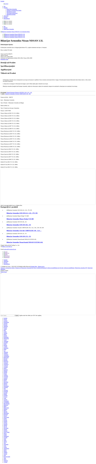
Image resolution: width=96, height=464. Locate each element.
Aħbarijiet (6, 16)
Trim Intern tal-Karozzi (12, 13)
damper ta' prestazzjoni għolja (8, 268)
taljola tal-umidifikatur (69, 268)
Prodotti (5, 7)
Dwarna (5, 17)
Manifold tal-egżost (11, 11)
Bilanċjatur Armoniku (12, 9)
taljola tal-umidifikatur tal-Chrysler (55, 268)
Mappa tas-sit (41, 266)
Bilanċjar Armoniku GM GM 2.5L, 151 (19, 236)
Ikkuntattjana (7, 18)
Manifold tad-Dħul (11, 14)
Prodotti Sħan (34, 266)
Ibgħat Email (4, 272)
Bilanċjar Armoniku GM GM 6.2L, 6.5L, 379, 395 (22, 213)
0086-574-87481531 (7, 246)
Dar (4, 6)
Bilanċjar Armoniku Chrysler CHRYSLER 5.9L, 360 (18, 94)
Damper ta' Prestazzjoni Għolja (14, 10)
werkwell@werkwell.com (10, 249)
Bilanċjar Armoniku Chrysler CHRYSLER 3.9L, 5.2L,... (24, 230)
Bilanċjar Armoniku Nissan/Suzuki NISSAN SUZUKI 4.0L (25, 242)
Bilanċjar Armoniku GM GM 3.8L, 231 (19, 225)
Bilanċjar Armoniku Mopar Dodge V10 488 (20, 219)
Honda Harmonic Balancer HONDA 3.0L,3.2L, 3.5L (19, 92)
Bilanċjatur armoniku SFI (81, 268)
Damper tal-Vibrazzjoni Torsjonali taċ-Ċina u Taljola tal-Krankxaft (31, 268)
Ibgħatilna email (4, 59)
